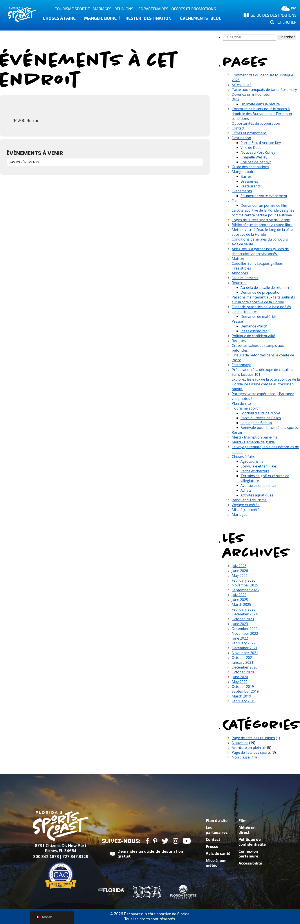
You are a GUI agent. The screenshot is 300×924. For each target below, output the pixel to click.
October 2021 (243, 657)
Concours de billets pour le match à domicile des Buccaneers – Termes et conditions (262, 113)
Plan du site (241, 403)
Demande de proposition (261, 292)
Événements (194, 18)
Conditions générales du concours (260, 239)
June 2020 (240, 676)
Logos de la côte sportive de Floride (261, 220)
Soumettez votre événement (263, 195)
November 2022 (245, 633)
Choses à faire (59, 18)
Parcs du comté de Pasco (260, 417)
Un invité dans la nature (260, 104)
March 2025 (241, 604)
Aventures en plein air (258, 485)
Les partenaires (152, 9)
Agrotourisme (252, 461)
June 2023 (240, 623)
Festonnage (241, 364)
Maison (238, 258)
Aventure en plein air (249, 747)
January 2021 (242, 662)
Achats (245, 490)
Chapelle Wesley (253, 157)
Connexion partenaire (248, 854)
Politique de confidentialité (253, 335)
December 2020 (244, 667)
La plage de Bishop (256, 422)
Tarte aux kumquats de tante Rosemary (264, 89)
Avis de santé (242, 244)
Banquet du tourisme (249, 500)
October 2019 (243, 686)
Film (235, 200)
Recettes (239, 340)
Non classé (241, 757)
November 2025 (245, 585)
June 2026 (240, 570)
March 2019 (241, 696)
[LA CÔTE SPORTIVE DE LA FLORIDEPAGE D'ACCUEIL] (18, 15)
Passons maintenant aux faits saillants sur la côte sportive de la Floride (263, 299)
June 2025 (240, 599)
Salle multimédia (245, 277)
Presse (237, 321)
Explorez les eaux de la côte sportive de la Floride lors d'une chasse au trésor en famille (266, 384)
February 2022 (243, 643)
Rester (133, 18)
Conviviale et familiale (258, 466)
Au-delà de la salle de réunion (264, 287)
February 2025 (243, 609)
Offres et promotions (193, 9)
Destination (158, 18)
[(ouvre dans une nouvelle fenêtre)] (147, 841)
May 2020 (240, 681)
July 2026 (239, 565)
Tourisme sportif (72, 9)
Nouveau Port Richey (257, 152)
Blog (216, 18)
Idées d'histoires (253, 331)
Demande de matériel (258, 316)
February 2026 (243, 580)
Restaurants (250, 186)
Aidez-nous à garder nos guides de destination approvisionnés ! (260, 251)
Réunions (123, 9)
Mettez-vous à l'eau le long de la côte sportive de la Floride (262, 232)
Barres (246, 176)
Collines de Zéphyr (255, 162)
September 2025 (245, 590)
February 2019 (243, 701)
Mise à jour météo (247, 509)
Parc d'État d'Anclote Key (260, 142)
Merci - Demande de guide (253, 442)
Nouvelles (240, 742)
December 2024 (244, 614)
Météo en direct (247, 830)
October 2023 (243, 619)
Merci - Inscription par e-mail (255, 437)
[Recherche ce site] (250, 37)
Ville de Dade (251, 147)
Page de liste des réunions (253, 737)
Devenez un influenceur (251, 94)
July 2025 (239, 594)
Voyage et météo (246, 504)
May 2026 (240, 575)
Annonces (240, 273)
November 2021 (245, 652)
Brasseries (249, 181)
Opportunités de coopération (256, 123)
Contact (238, 128)
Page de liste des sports (251, 752)
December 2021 (244, 647)
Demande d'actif (253, 326)
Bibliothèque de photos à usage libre (262, 224)
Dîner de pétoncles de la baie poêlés (261, 306)
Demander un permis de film (263, 205)
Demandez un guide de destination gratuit (150, 854)
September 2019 (245, 691)
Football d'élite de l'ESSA (260, 413)
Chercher (286, 37)
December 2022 (244, 628)
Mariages (102, 9)
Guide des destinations (250, 166)
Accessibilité (241, 84)
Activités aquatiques (256, 495)
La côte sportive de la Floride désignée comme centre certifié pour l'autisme (263, 213)
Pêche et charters (254, 471)
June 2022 (240, 638)
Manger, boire (100, 18)
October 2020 (243, 672)
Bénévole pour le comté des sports (269, 427)
